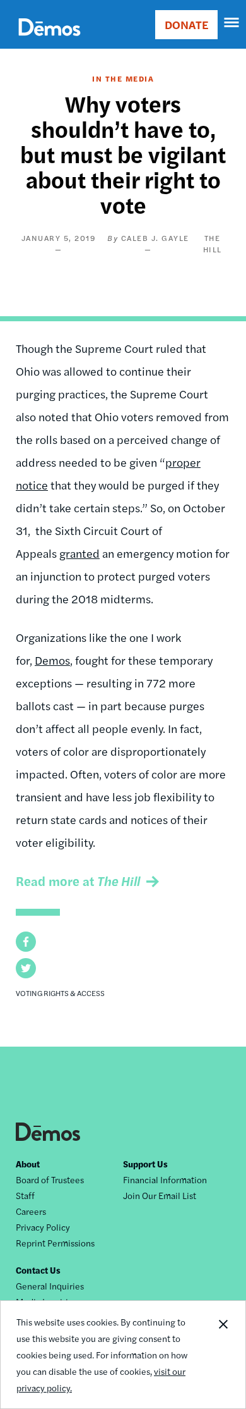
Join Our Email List (159, 1195)
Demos (52, 660)
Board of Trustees (50, 1179)
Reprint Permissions (55, 1242)
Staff (25, 1195)
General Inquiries (50, 1285)
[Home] (49, 41)
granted (79, 553)
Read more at (78, 880)
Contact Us (38, 1270)
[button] (26, 942)
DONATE (186, 24)
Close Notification (223, 1354)
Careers (31, 1211)
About (28, 1163)
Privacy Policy (43, 1227)
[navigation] (232, 22)
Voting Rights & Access (60, 993)
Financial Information (165, 1179)
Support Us (145, 1163)
